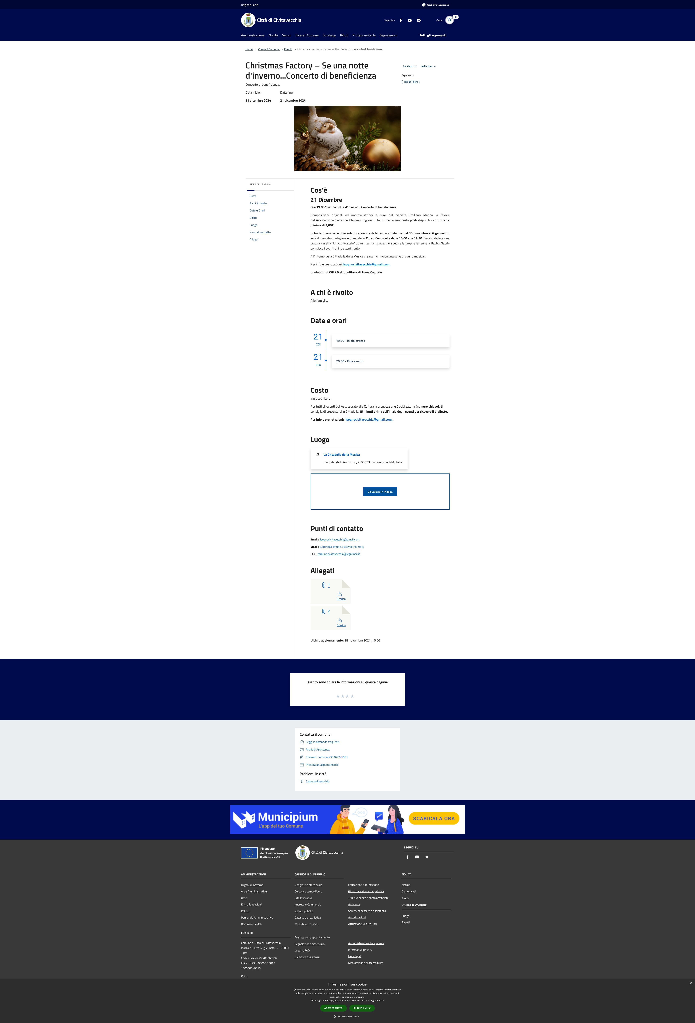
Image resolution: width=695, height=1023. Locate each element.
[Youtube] (408, 20)
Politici (245, 911)
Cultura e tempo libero (308, 891)
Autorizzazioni (357, 917)
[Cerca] (449, 20)
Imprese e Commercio (308, 904)
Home (249, 49)
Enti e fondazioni (251, 904)
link (382, 1000)
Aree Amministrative (254, 891)
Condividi (408, 66)
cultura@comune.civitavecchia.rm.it (341, 546)
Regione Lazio (249, 5)
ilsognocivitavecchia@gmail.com (365, 264)
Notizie (406, 885)
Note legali (354, 956)
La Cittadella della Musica (342, 454)
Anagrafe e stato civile (308, 885)
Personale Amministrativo (257, 917)
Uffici (244, 898)
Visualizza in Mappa (380, 491)
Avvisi (405, 898)
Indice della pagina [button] (260, 184)
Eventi (288, 49)
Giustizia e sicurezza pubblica (366, 891)
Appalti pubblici (304, 911)
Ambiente (354, 904)
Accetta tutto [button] (333, 1008)
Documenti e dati (251, 924)
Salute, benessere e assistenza (367, 911)
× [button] (691, 983)
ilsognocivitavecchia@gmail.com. (369, 419)
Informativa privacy (360, 949)
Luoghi (406, 916)
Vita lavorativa (304, 898)
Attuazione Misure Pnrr (362, 924)
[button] (347, 1016)
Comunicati (409, 891)
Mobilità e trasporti (306, 924)
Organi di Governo (252, 885)
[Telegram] (417, 20)
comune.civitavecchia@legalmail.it (338, 554)
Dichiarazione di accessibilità (365, 963)
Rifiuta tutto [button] (362, 1007)
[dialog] (347, 1001)
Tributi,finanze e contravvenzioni (368, 898)
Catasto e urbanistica (308, 917)
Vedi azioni (427, 66)
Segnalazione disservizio (310, 944)
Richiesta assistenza (307, 957)
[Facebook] (399, 20)
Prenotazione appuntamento (312, 937)
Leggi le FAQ (302, 950)
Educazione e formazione (363, 884)
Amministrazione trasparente (366, 943)
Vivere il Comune (269, 49)
